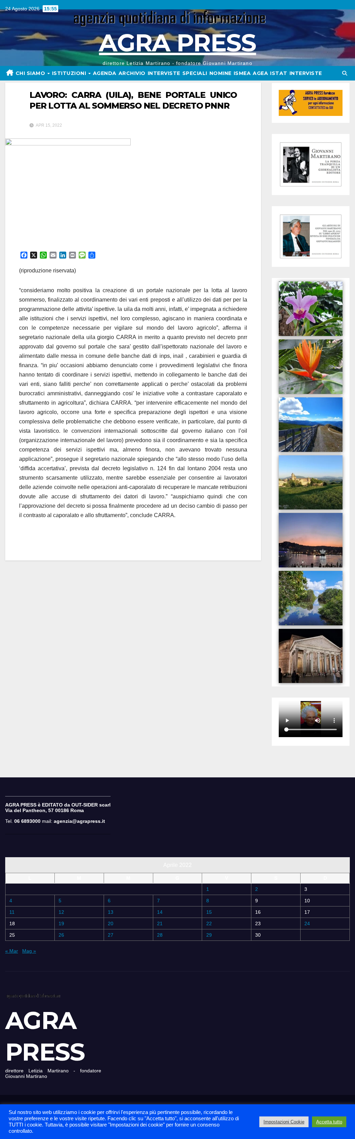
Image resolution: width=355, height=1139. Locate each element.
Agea (260, 73)
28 (160, 935)
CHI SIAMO (31, 73)
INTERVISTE (164, 73)
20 (110, 923)
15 (209, 912)
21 (160, 923)
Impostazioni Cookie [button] (283, 1121)
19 (61, 923)
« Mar (11, 951)
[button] (344, 73)
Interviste (305, 73)
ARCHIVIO (132, 73)
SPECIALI (194, 73)
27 (110, 935)
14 (160, 912)
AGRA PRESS (177, 43)
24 (307, 923)
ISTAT (278, 73)
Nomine (220, 73)
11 (12, 912)
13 (110, 912)
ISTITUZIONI (70, 73)
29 (209, 935)
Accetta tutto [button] (329, 1121)
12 (61, 912)
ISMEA (242, 73)
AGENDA (104, 73)
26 (61, 935)
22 (209, 923)
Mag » (29, 951)
